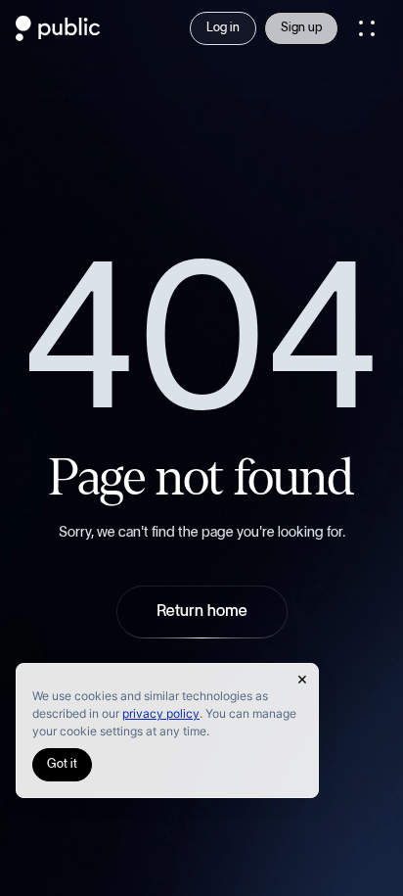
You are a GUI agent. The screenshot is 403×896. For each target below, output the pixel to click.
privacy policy (161, 713)
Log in (223, 28)
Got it (62, 764)
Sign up (301, 28)
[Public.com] (58, 35)
